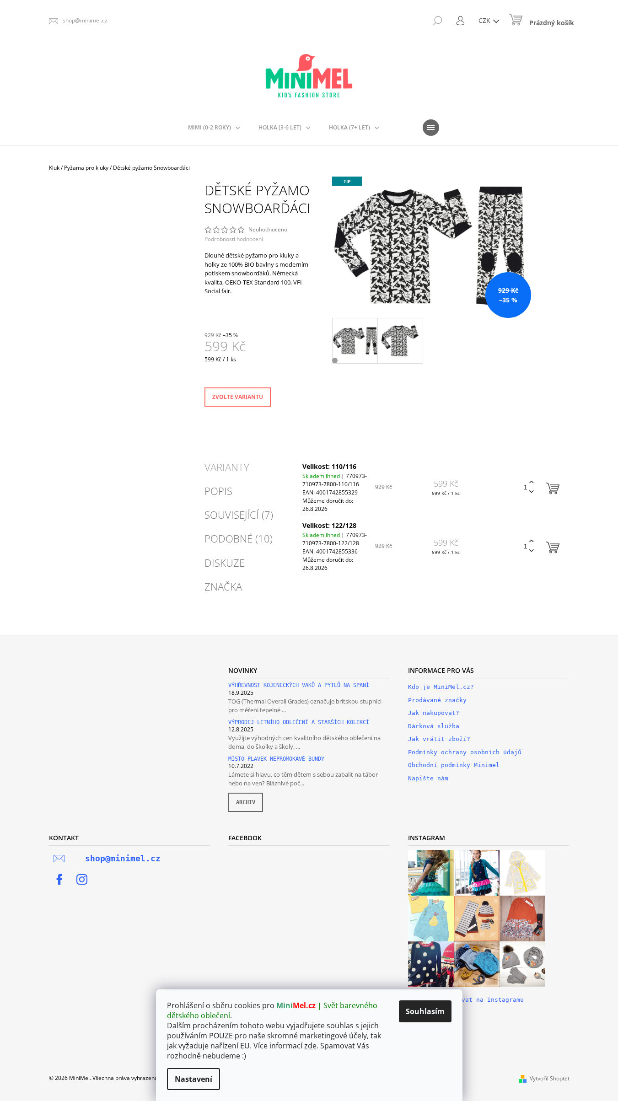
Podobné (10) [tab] (238, 538)
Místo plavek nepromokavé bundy (276, 759)
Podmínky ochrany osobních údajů (464, 752)
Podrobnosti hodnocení (233, 239)
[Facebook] (59, 879)
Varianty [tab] (226, 467)
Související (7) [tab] (238, 514)
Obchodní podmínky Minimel (454, 765)
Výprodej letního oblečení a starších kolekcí (298, 722)
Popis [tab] (218, 490)
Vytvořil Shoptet (550, 1078)
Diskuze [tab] (224, 562)
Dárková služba (433, 726)
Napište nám (428, 778)
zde (310, 1046)
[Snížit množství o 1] (531, 492)
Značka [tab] (223, 586)
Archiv (245, 802)
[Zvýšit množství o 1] (531, 482)
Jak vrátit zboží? (439, 739)
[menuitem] (214, 127)
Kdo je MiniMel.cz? (441, 686)
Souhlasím (425, 1011)
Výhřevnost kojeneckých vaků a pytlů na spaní (298, 685)
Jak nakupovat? (433, 712)
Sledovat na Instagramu (483, 999)
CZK (485, 20)
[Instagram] (81, 879)
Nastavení (193, 1079)
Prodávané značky (437, 700)
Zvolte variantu (237, 397)
